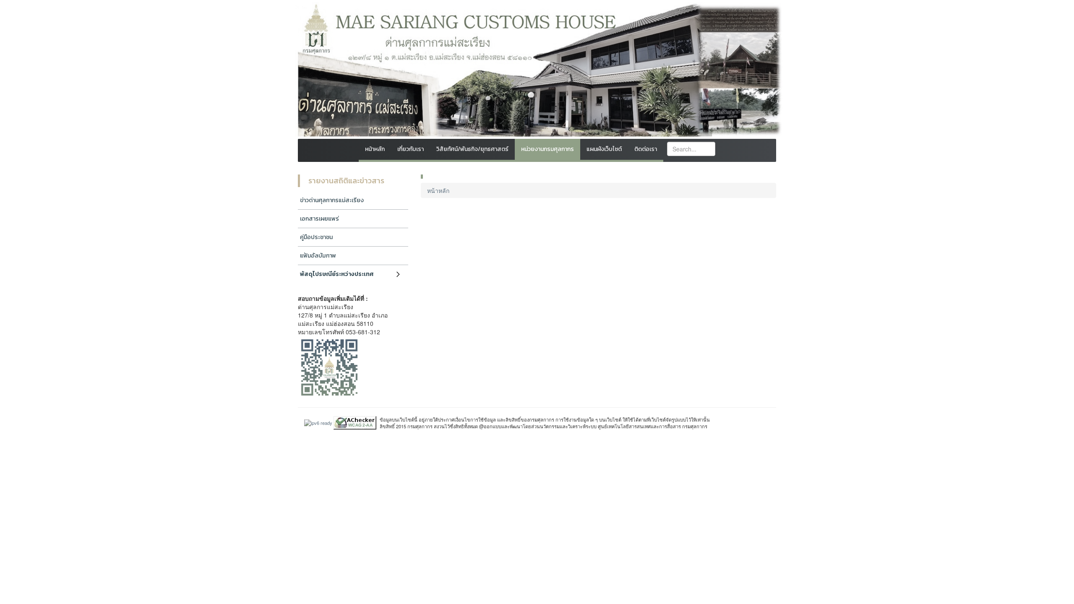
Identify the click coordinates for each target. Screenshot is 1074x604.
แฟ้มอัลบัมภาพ (318, 255)
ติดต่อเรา (645, 149)
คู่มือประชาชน (316, 237)
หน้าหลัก (375, 149)
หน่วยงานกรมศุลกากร (547, 149)
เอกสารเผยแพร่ (319, 218)
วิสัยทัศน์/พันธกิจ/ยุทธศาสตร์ (472, 149)
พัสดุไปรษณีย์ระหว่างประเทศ (337, 274)
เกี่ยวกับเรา (410, 149)
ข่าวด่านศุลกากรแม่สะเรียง (332, 200)
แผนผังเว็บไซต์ (604, 149)
